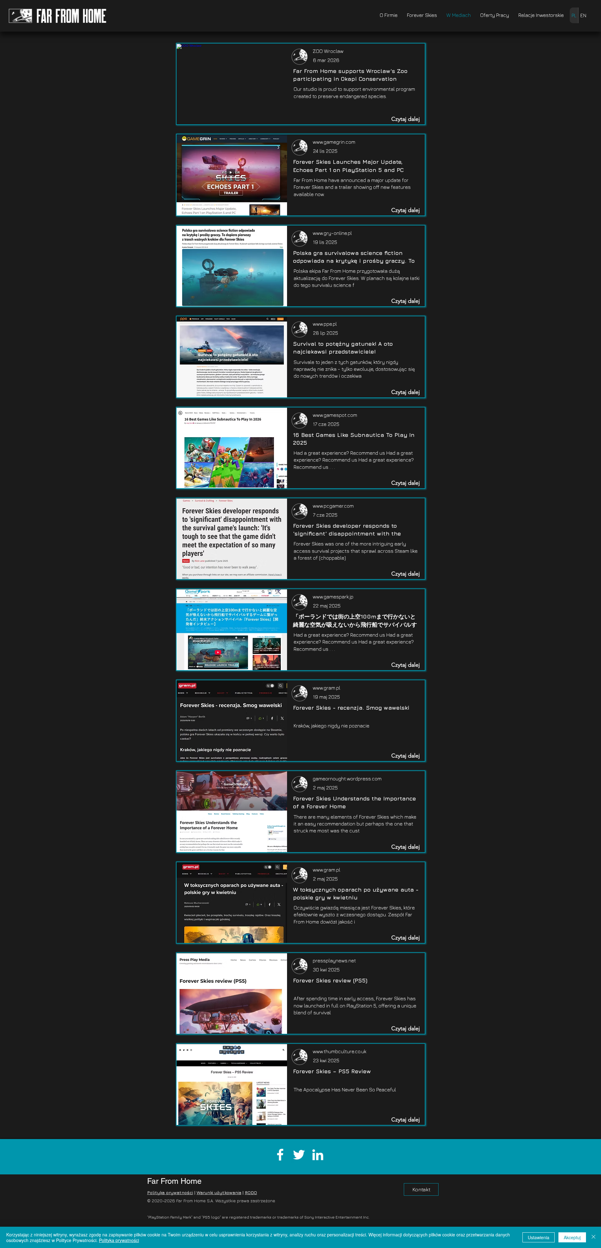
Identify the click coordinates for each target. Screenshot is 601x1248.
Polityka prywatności (170, 1192)
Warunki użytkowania (219, 1192)
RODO (251, 1192)
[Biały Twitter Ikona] (299, 1155)
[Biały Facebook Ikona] (280, 1155)
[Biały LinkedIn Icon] (318, 1155)
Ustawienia (538, 1237)
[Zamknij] (593, 1237)
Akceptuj (572, 1237)
